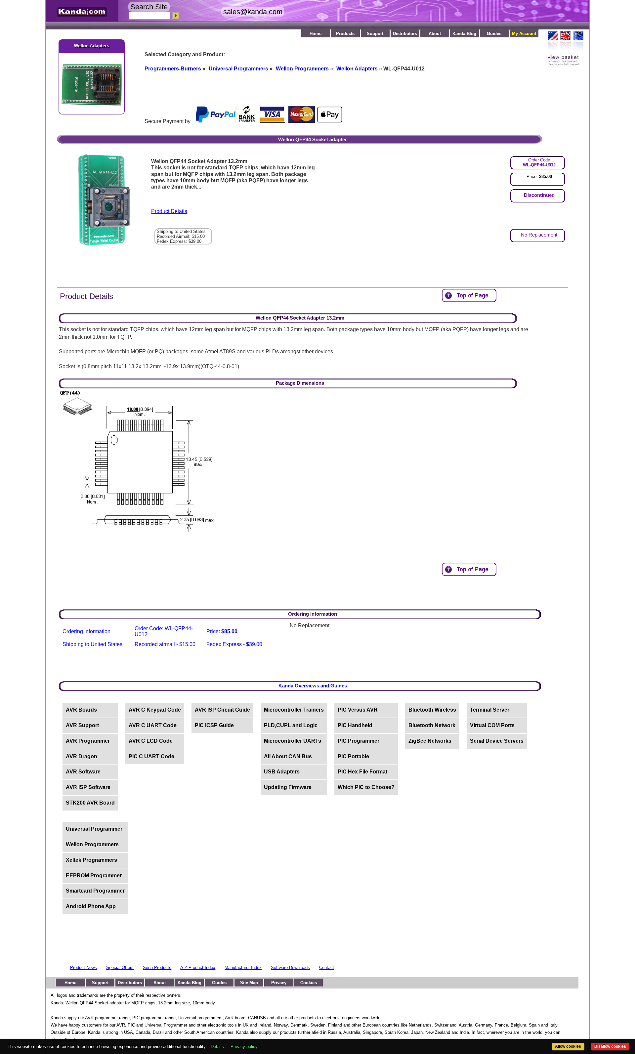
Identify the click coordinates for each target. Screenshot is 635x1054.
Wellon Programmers (92, 844)
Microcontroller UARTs (292, 741)
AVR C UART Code (153, 725)
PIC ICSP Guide (214, 725)
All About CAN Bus (288, 756)
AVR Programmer (88, 741)
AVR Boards (81, 710)
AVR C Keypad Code (155, 710)
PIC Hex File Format (362, 771)
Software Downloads (290, 967)
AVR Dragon (81, 756)
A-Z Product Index (197, 967)
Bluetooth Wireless (432, 710)
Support (375, 33)
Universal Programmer (94, 829)
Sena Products (157, 967)
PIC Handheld (355, 725)
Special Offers (120, 967)
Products (345, 33)
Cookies (308, 982)
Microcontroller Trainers (294, 710)
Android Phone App (91, 906)
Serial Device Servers (497, 741)
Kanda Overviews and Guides (312, 685)
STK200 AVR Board (90, 803)
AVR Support (82, 725)
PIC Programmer (358, 741)
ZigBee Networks (429, 741)
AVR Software (83, 771)
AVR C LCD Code (151, 741)
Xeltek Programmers (91, 860)
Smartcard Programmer (95, 891)
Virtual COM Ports (492, 725)
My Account (524, 33)
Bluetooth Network (431, 725)
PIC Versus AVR (358, 710)
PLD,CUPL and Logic (291, 725)
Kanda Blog (464, 33)
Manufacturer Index (243, 967)
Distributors (405, 33)
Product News (83, 967)
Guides (494, 33)
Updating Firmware (288, 787)
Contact (326, 967)
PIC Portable (353, 756)
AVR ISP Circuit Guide (222, 710)
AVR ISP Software (88, 787)
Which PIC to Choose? (366, 787)
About (435, 33)
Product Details (169, 211)
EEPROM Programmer (94, 875)
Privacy (278, 982)
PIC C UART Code (151, 756)
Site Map (249, 982)
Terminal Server (489, 710)
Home (315, 33)
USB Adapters (282, 771)
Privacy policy (244, 1046)
